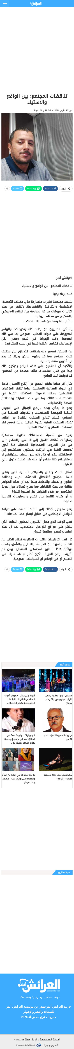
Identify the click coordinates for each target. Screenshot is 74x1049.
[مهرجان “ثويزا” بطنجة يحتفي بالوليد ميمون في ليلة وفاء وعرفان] (55, 680)
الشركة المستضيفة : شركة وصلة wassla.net (37, 1039)
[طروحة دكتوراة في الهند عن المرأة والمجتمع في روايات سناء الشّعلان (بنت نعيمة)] (18, 759)
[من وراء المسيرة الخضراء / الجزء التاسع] (55, 720)
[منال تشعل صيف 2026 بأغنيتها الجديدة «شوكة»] (55, 759)
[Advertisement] (37, 44)
